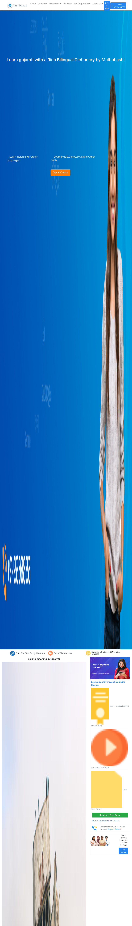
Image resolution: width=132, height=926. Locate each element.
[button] (42, 3)
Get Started (123, 850)
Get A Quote (60, 172)
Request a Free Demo (110, 815)
